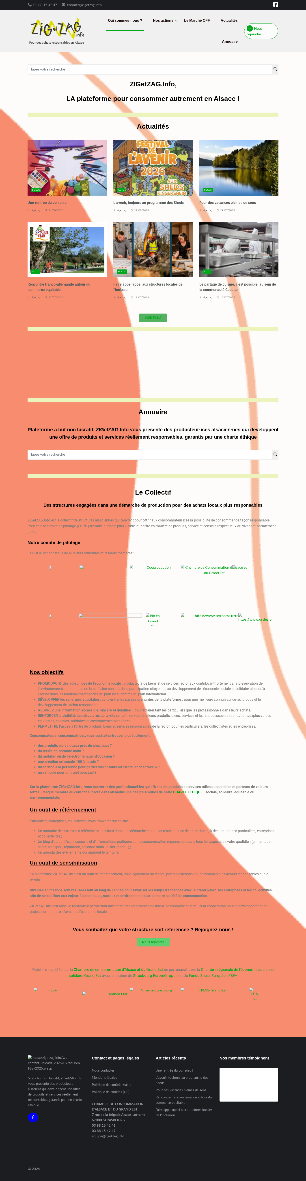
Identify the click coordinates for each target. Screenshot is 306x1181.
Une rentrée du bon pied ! (48, 203)
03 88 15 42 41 (104, 1125)
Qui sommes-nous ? (125, 20)
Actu (121, 190)
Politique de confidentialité (111, 1085)
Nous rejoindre (254, 31)
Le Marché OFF (197, 20)
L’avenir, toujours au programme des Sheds (148, 203)
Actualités (229, 20)
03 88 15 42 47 (45, 5)
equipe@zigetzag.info (108, 1136)
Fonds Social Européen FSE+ (213, 975)
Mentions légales (104, 1077)
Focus (36, 190)
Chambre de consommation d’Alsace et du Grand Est (118, 969)
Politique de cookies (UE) (110, 1092)
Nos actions (163, 20)
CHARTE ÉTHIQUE (188, 792)
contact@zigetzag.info (84, 5)
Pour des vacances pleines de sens (227, 203)
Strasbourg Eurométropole (156, 975)
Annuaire (230, 41)
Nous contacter (103, 1070)
